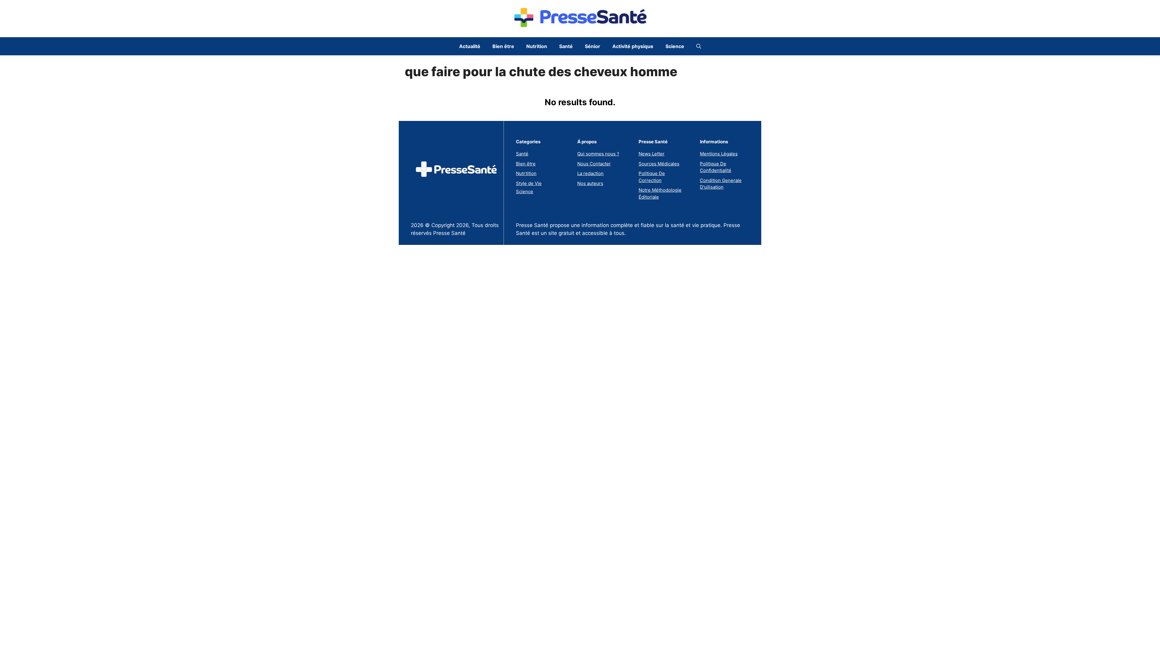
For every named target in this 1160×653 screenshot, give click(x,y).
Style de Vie (529, 183)
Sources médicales (659, 164)
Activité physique (632, 46)
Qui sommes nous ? (598, 154)
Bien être (503, 46)
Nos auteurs (590, 183)
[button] (698, 46)
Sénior (592, 46)
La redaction (590, 173)
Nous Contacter (594, 164)
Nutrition (536, 46)
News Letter (652, 154)
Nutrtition (526, 173)
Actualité (469, 46)
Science (674, 46)
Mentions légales (719, 154)
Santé (566, 46)
